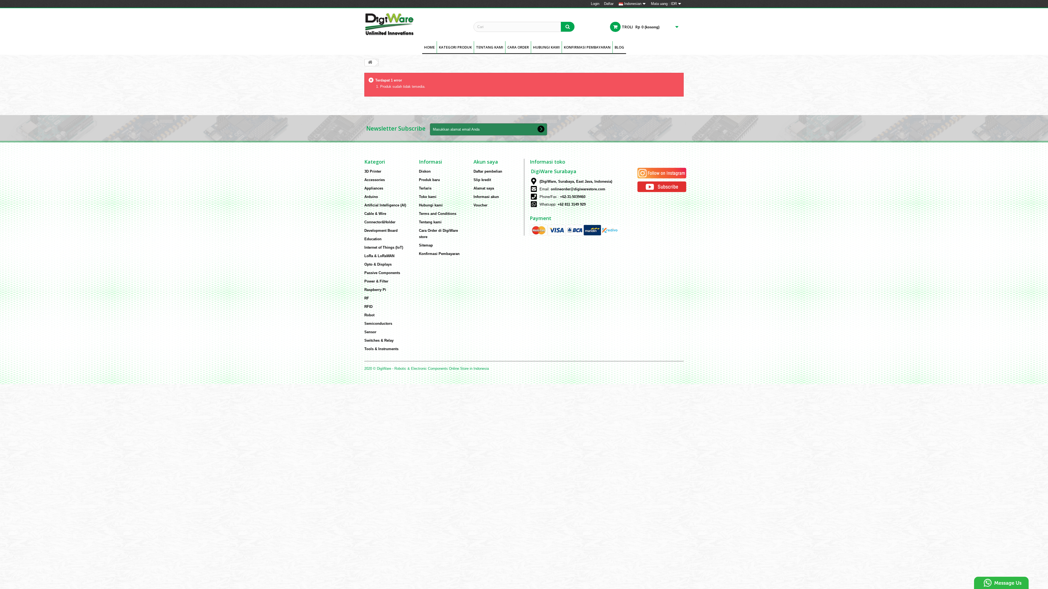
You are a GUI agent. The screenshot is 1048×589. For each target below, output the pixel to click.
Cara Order (518, 47)
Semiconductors (378, 323)
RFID (368, 307)
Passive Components (382, 273)
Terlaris (425, 188)
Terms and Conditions (437, 214)
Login (595, 4)
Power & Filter (376, 281)
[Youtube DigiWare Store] (661, 186)
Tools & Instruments (381, 349)
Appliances (373, 188)
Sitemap (426, 245)
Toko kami (427, 197)
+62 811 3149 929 (572, 204)
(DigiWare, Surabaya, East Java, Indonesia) (576, 181)
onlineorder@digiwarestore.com (578, 189)
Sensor (370, 332)
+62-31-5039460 (572, 197)
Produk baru (429, 180)
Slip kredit (482, 180)
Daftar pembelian (488, 171)
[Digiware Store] (414, 24)
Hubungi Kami (546, 47)
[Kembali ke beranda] (370, 62)
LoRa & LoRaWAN (379, 256)
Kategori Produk (455, 47)
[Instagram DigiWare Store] (661, 173)
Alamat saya (484, 188)
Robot (369, 315)
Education (373, 239)
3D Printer (372, 171)
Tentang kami (489, 47)
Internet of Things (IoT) (383, 247)
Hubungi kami (431, 205)
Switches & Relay (379, 340)
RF (366, 298)
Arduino (371, 197)
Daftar (609, 4)
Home (429, 47)
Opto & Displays (378, 264)
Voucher (480, 205)
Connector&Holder (379, 222)
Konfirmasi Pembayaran (587, 47)
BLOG (619, 47)
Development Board (381, 231)
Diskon (425, 171)
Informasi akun (486, 197)
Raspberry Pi (375, 290)
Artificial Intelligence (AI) (385, 205)
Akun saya (486, 161)
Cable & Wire (375, 214)
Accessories (374, 180)
